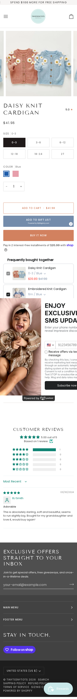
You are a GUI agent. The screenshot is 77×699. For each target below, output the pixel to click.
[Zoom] (13, 88)
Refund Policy (38, 683)
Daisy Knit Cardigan (42, 268)
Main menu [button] (10, 607)
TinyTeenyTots (17, 679)
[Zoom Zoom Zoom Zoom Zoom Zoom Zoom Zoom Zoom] (38, 63)
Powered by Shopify (17, 690)
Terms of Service (16, 687)
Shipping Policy (14, 683)
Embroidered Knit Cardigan (47, 289)
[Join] (70, 584)
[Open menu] (9, 16)
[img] (11, 493)
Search (43, 679)
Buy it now (38, 235)
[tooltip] (71, 224)
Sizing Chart (41, 687)
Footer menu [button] (13, 619)
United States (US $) (22, 670)
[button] (38, 221)
